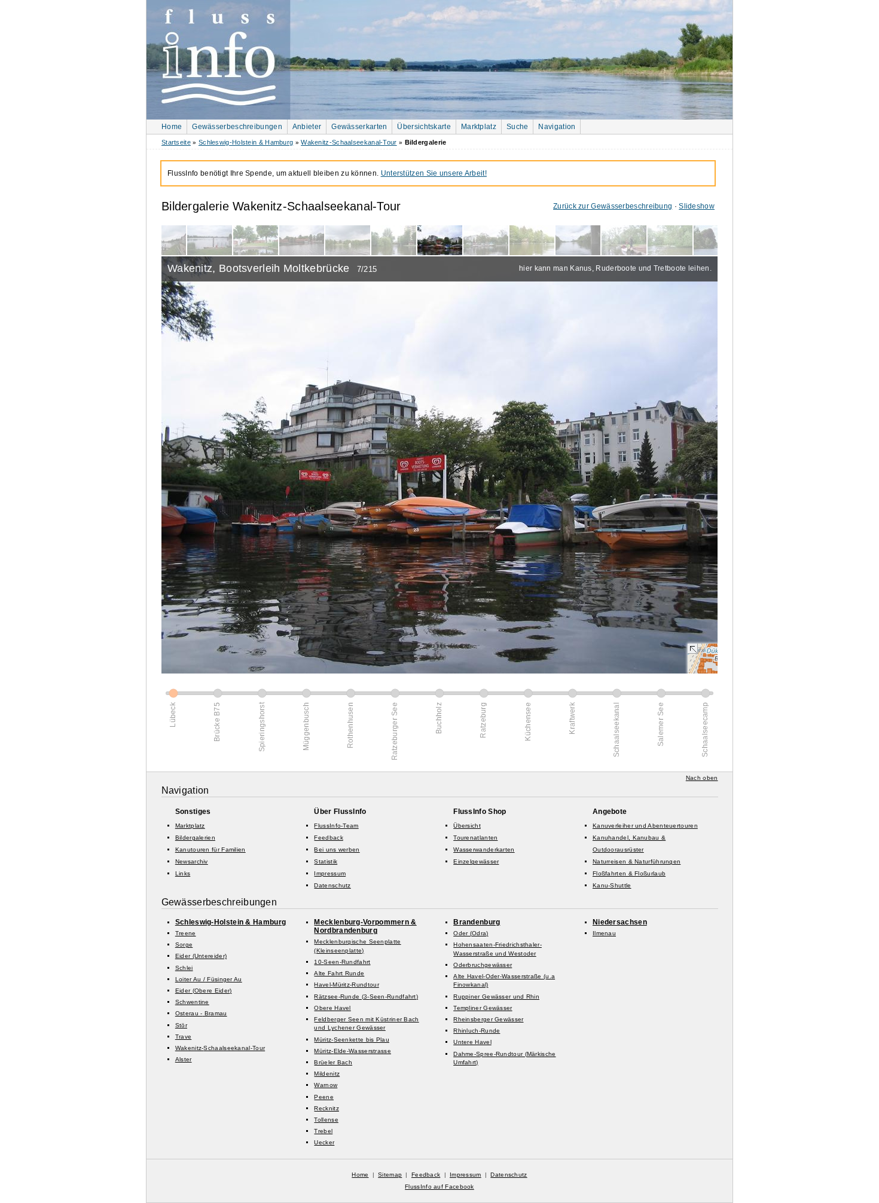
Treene (185, 933)
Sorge (184, 944)
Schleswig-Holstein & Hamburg (246, 142)
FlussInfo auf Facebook (439, 1186)
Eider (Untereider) (201, 956)
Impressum (330, 873)
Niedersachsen (620, 922)
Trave (183, 1036)
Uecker (324, 1142)
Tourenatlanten (475, 837)
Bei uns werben (336, 849)
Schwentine (192, 1002)
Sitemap (390, 1174)
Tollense (326, 1119)
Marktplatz (478, 127)
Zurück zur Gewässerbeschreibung (612, 206)
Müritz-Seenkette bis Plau (351, 1039)
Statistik (325, 861)
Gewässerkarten (359, 127)
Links (183, 873)
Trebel (323, 1131)
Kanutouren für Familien (210, 849)
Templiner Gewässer (482, 1008)
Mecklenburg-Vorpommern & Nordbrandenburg (365, 926)
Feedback (328, 837)
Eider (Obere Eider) (203, 990)
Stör (181, 1025)
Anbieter (306, 127)
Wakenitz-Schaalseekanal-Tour (348, 142)
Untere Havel (472, 1042)
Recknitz (326, 1108)
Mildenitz (327, 1073)
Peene (324, 1097)
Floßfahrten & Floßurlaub (629, 873)
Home (171, 127)
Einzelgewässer (476, 861)
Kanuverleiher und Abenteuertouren (645, 825)
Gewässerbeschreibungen (237, 127)
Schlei (184, 968)
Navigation (556, 127)
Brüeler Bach (333, 1062)
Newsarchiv (191, 861)
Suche (517, 127)
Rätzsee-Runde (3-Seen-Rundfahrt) (366, 996)
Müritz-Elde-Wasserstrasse (352, 1051)
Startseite (176, 142)
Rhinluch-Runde (476, 1030)
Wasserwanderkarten (483, 849)
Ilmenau (604, 933)
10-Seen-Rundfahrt (342, 962)
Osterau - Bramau (201, 1013)
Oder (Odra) (470, 933)
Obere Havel (332, 1008)
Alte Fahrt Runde (339, 973)
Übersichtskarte (424, 127)
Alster (183, 1059)
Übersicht (467, 825)
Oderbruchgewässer (482, 965)
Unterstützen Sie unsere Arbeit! (434, 173)
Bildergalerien (195, 837)
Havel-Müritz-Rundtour (346, 984)
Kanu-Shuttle (612, 885)
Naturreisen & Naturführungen (636, 861)
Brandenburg (476, 922)
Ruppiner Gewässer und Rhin (496, 996)
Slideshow (697, 206)
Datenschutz (332, 885)
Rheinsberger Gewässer (488, 1019)
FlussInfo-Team (336, 825)
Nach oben (702, 778)
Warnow (325, 1085)
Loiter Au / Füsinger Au (208, 979)
